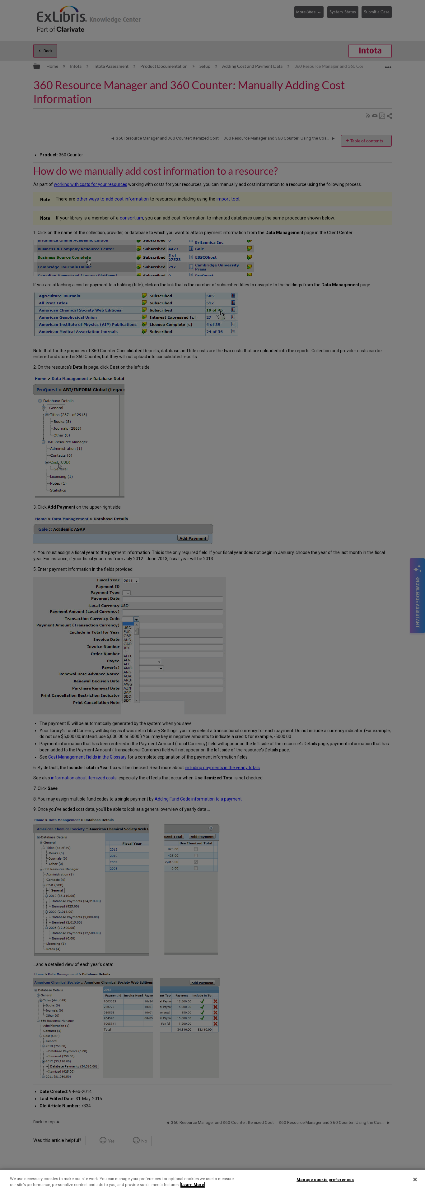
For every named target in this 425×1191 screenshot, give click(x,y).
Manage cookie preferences (325, 1179)
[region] (212, 1180)
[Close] (415, 1179)
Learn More (192, 1184)
